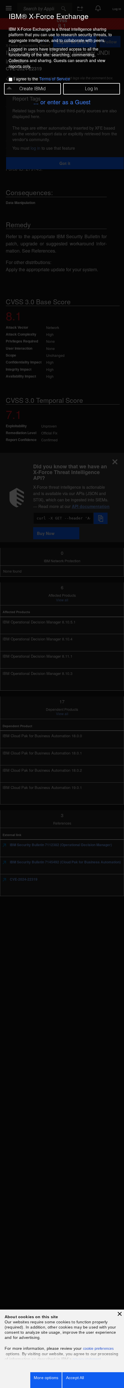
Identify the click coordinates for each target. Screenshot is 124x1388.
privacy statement (87, 1359)
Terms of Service (54, 79)
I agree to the (42, 79)
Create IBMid (32, 88)
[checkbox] (10, 79)
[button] (120, 1314)
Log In (91, 88)
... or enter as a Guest (62, 102)
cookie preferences (98, 1349)
